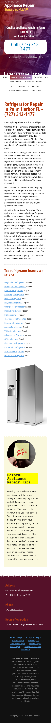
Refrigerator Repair (21, 77)
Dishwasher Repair (33, 82)
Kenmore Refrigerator (14, 323)
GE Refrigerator (11, 339)
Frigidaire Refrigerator (14, 335)
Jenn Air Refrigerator (13, 290)
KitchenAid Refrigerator (15, 347)
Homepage (17, 637)
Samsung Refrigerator (14, 295)
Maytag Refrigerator (13, 303)
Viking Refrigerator (12, 331)
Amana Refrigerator (13, 327)
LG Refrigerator (11, 315)
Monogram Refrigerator (15, 286)
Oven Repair (34, 86)
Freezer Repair (18, 86)
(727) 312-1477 (15, 610)
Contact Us (36, 91)
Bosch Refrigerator (12, 311)
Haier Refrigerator (12, 298)
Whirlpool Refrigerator (14, 307)
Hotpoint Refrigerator (14, 355)
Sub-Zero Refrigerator (14, 351)
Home (5, 77)
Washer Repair (41, 77)
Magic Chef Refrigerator (15, 282)
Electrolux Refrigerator (14, 343)
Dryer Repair (15, 82)
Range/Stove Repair (18, 91)
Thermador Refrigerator (15, 319)
